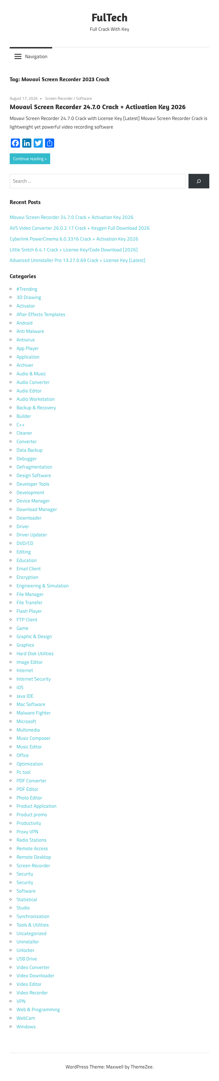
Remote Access (32, 848)
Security (25, 874)
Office (23, 755)
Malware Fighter (34, 712)
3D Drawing (29, 297)
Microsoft (26, 721)
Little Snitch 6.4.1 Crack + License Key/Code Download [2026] (74, 249)
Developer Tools (33, 484)
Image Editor (30, 662)
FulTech (110, 17)
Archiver (25, 365)
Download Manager (37, 509)
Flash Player (29, 611)
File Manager (30, 594)
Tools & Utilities (33, 925)
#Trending (27, 289)
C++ (21, 424)
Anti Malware (30, 331)
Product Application (36, 806)
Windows (26, 1026)
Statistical (27, 899)
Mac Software (31, 704)
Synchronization (33, 916)
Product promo (32, 814)
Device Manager (33, 500)
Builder (24, 416)
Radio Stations (31, 840)
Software (84, 98)
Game (23, 628)
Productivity (29, 823)
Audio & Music (31, 373)
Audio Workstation (36, 399)
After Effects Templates (41, 314)
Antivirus (26, 339)
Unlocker (26, 950)
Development (30, 492)
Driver (23, 526)
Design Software (34, 475)
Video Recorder (32, 992)
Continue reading (28, 158)
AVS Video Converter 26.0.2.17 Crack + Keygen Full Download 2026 (80, 228)
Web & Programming (38, 1009)
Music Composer (33, 738)
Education (27, 560)
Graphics (25, 645)
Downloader (29, 518)
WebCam (26, 1018)
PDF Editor (27, 789)
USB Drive (27, 958)
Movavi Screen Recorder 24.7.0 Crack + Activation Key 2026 (98, 106)
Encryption (27, 577)
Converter (27, 441)
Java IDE (25, 696)
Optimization (30, 764)
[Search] (198, 181)
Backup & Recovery (36, 407)
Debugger (27, 458)
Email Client (29, 568)
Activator (26, 306)
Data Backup (29, 450)
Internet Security (34, 679)
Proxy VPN (27, 831)
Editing (24, 551)
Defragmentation (34, 467)
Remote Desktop (34, 857)
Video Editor (29, 984)
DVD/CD (25, 543)
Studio (23, 907)
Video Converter (33, 967)
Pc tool (24, 772)
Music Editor (29, 746)
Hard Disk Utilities (35, 653)
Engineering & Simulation (43, 585)
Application (28, 357)
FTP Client (27, 619)
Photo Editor (29, 797)
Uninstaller (28, 941)
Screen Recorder (59, 98)
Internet (25, 670)
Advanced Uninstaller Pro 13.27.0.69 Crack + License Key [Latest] (77, 260)
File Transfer (29, 602)
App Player (28, 348)
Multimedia (28, 730)
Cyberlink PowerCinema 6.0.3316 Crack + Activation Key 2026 (74, 239)
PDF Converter (31, 780)
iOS (20, 687)
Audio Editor (29, 390)
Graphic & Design (34, 636)
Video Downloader (35, 975)
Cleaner (24, 433)
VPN (21, 1001)
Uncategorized (31, 933)
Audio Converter (33, 382)
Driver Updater (32, 534)
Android (25, 323)
